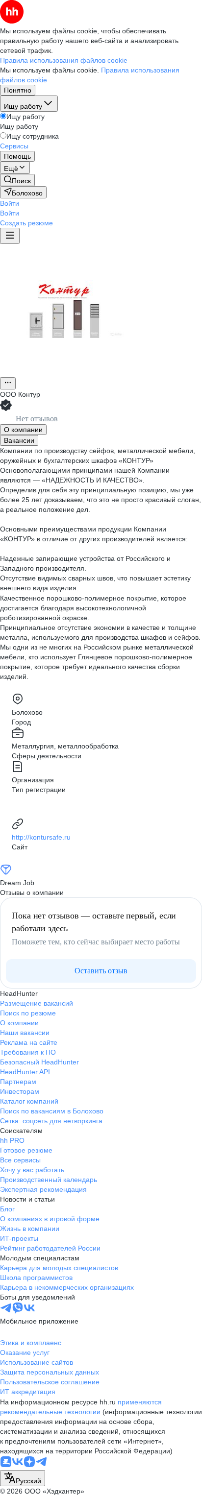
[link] (17, 180)
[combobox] (22, 1478)
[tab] (23, 429)
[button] (9, 203)
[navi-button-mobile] (10, 236)
